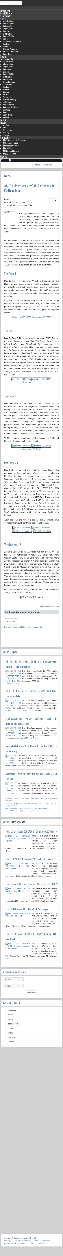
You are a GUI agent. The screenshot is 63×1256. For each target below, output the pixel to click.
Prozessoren (7, 97)
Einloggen (36, 165)
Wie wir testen (8, 130)
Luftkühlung (7, 102)
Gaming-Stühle (8, 36)
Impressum (46, 1241)
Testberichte (6, 59)
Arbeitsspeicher (8, 23)
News (3, 18)
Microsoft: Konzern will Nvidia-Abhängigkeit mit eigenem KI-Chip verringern (31, 799)
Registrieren (47, 165)
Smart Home (7, 54)
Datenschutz (9, 1243)
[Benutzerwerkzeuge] (54, 200)
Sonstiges (6, 109)
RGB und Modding (9, 99)
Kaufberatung (8, 84)
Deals (3, 56)
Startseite (5, 16)
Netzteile (6, 92)
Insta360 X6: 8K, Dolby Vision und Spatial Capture (23, 811)
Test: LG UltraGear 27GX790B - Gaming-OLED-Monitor (31, 831)
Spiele (5, 112)
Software (6, 117)
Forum (3, 120)
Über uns (17, 1241)
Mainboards (7, 46)
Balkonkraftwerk (8, 26)
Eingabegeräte (8, 28)
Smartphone (7, 79)
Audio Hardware (8, 21)
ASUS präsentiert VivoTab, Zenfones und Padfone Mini (29, 188)
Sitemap (7, 1241)
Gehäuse (6, 31)
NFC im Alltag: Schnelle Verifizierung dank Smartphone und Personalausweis (31, 804)
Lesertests (6, 135)
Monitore (6, 44)
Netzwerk (6, 94)
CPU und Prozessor (10, 49)
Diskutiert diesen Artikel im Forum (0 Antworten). (24, 627)
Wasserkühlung (8, 104)
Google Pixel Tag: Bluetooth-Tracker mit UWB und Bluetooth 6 (27, 808)
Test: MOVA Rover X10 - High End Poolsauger (27, 909)
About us (6, 125)
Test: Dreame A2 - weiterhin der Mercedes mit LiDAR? (31, 884)
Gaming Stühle (8, 74)
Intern (3, 122)
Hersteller (5, 137)
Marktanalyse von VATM (19, 738)
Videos (3, 156)
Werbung (6, 132)
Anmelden (11, 621)
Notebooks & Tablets (10, 107)
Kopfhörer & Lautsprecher (12, 41)
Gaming (5, 38)
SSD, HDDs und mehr (10, 51)
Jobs (4, 127)
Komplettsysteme (9, 82)
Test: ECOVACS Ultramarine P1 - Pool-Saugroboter (30, 859)
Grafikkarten (7, 33)
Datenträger (7, 69)
